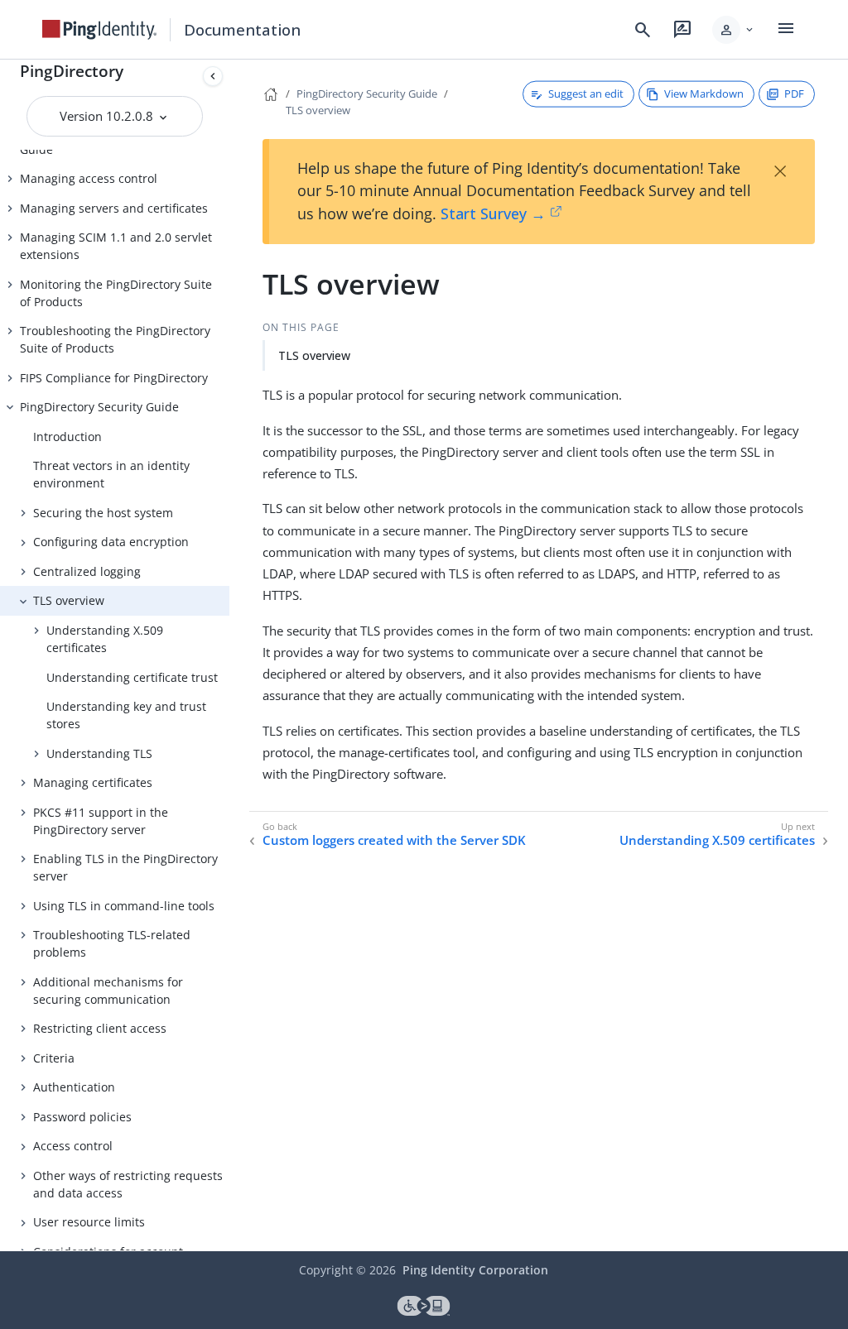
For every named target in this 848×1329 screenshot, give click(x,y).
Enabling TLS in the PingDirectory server (125, 867)
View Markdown (704, 93)
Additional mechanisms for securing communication (108, 990)
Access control (73, 1146)
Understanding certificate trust (132, 677)
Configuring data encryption (111, 541)
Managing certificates (92, 782)
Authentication (74, 1087)
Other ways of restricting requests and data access (128, 1184)
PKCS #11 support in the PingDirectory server (100, 820)
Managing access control (88, 178)
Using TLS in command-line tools (123, 906)
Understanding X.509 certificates (104, 638)
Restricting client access (99, 1028)
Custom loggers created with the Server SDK (394, 840)
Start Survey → (493, 213)
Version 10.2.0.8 (108, 116)
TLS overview (68, 600)
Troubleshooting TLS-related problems (111, 943)
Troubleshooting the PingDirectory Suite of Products (115, 339)
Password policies (82, 1117)
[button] (734, 29)
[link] (99, 30)
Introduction (67, 436)
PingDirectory (71, 70)
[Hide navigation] (213, 76)
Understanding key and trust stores (126, 715)
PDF (794, 93)
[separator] (229, 655)
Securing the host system (103, 513)
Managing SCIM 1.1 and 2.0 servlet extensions (116, 245)
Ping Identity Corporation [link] (475, 1270)
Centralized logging (87, 571)
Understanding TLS (99, 753)
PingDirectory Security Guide (99, 407)
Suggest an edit (586, 93)
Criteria (54, 1058)
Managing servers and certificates (114, 208)
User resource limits (89, 1222)
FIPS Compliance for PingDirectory (114, 378)
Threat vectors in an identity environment (111, 474)
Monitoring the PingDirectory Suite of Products (116, 292)
